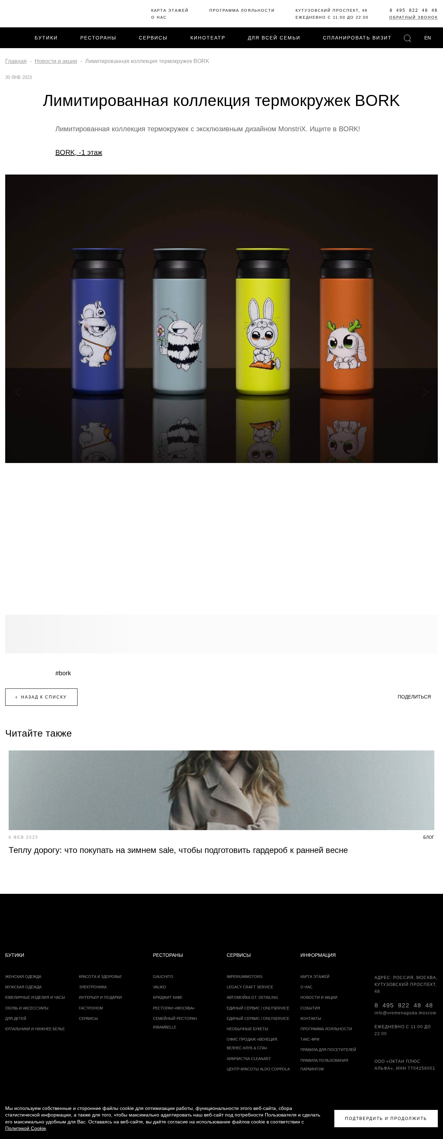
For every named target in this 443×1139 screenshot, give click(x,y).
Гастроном (91, 1008)
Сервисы (88, 1018)
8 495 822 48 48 (414, 10)
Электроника (93, 987)
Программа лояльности (242, 10)
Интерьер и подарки (100, 997)
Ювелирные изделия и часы (35, 997)
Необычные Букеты (247, 1029)
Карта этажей (170, 10)
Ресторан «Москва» (174, 1008)
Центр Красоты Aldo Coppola (258, 1069)
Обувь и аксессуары (26, 1008)
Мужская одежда (23, 987)
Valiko (159, 987)
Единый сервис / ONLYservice (258, 1008)
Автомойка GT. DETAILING (252, 997)
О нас (159, 17)
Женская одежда (23, 977)
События (310, 1008)
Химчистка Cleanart (249, 1059)
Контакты (310, 1018)
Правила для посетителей (328, 1050)
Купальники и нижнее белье (35, 1029)
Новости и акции (318, 997)
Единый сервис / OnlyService (258, 1018)
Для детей (15, 1018)
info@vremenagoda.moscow (405, 1013)
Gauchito (163, 977)
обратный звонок (413, 17)
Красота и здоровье (100, 977)
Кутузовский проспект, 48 (332, 10)
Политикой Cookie (25, 1128)
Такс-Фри (309, 1039)
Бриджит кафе (167, 997)
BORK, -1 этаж (78, 152)
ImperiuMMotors (244, 977)
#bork (63, 673)
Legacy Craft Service (250, 987)
